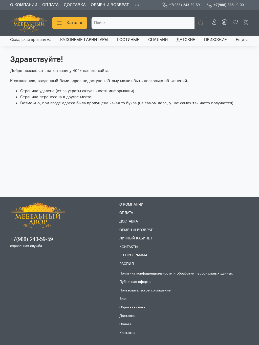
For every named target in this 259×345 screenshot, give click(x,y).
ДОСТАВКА (75, 5)
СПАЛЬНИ (158, 40)
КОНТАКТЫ (128, 247)
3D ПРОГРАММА (133, 255)
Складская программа (30, 40)
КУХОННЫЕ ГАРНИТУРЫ (84, 40)
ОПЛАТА (50, 5)
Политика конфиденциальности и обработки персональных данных (176, 273)
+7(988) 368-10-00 (228, 5)
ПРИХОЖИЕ (215, 40)
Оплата (125, 324)
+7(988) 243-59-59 (184, 5)
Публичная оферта (134, 281)
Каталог (75, 23)
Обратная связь (132, 307)
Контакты (127, 332)
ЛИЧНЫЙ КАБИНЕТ (135, 238)
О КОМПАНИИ (23, 5)
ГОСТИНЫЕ (128, 40)
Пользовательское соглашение (145, 290)
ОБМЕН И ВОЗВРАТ (110, 5)
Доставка (127, 315)
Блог (123, 298)
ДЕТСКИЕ (186, 40)
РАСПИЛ (126, 263)
